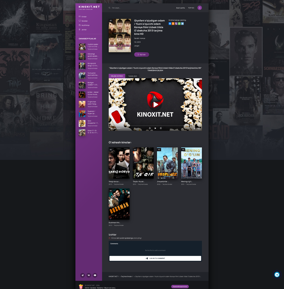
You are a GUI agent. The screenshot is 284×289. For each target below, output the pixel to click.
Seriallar (85, 21)
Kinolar (84, 17)
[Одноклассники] (173, 23)
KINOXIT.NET (113, 276)
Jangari (136, 46)
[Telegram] (182, 23)
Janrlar (84, 30)
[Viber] (176, 23)
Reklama (100, 288)
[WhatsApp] (179, 23)
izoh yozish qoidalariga (125, 238)
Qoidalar (93, 288)
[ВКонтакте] (170, 23)
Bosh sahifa (180, 8)
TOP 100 (191, 8)
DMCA (87, 288)
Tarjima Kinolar (126, 276)
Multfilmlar (86, 25)
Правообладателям (180, 286)
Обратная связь (109, 288)
